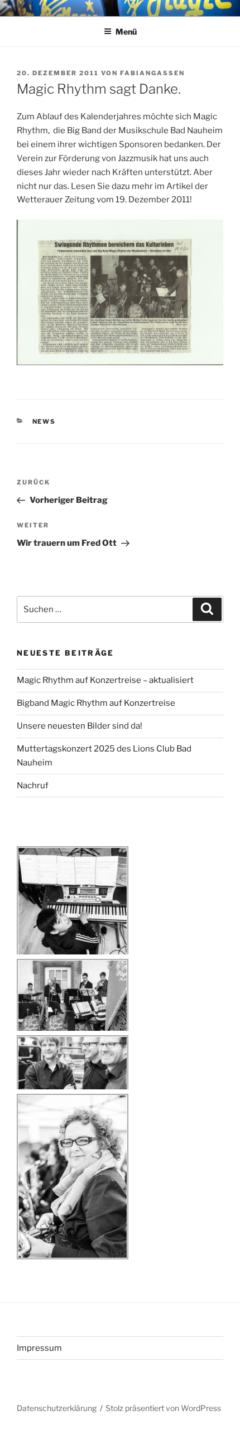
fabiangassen (152, 73)
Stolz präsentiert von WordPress (163, 1408)
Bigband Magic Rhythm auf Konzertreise (96, 703)
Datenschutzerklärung (57, 1408)
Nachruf (33, 785)
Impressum (39, 1348)
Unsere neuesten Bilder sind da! (79, 726)
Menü (126, 31)
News (44, 421)
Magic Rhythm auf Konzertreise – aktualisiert (105, 680)
